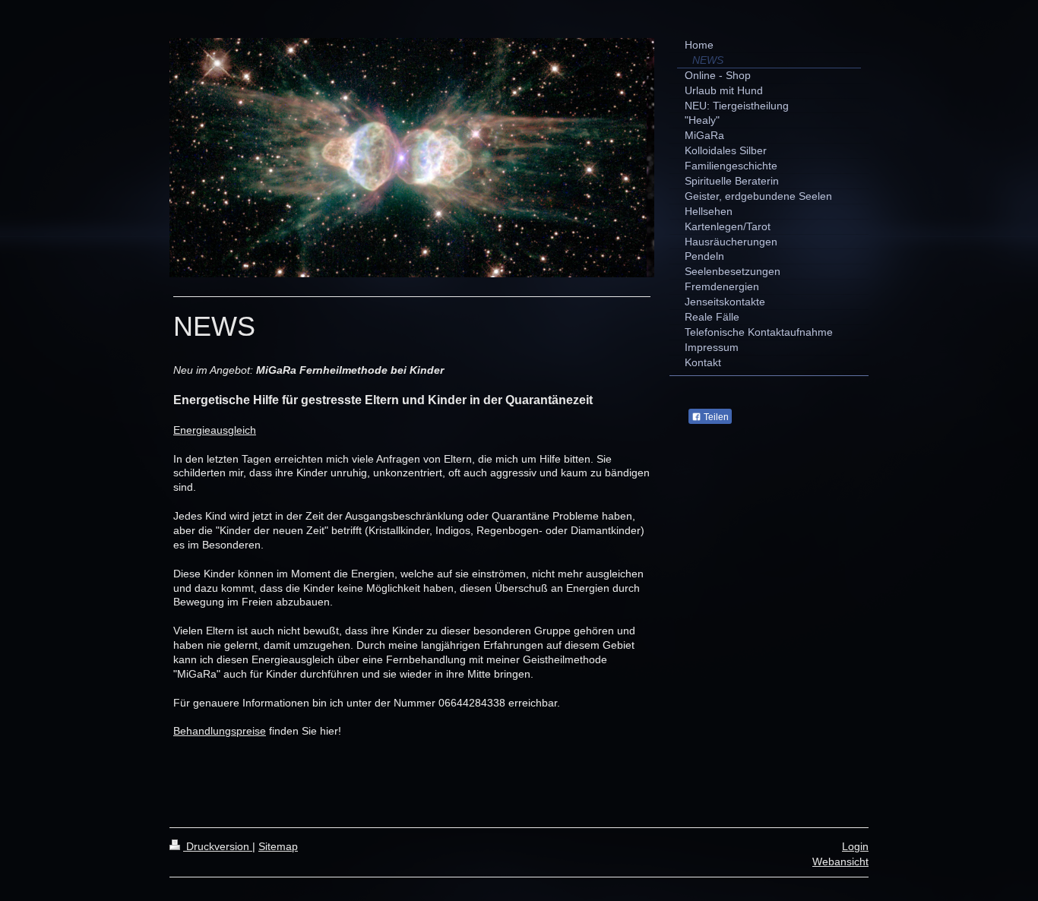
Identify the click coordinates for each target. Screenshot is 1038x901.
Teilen (715, 417)
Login (855, 846)
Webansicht (840, 861)
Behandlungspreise (219, 731)
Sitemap (278, 846)
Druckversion (217, 846)
